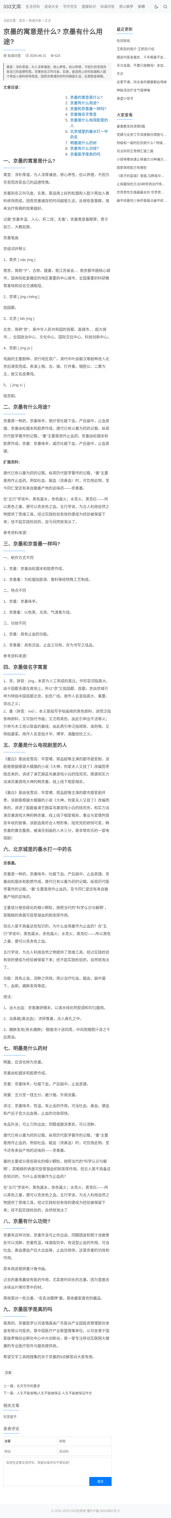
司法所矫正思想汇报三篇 (135, 151)
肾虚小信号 (125, 98)
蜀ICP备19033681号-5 (103, 1511)
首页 (22, 20)
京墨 (8, 1372)
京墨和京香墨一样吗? (88, 109)
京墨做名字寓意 (83, 114)
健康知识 (89, 6)
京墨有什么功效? (84, 148)
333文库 (12, 6)
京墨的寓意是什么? (86, 97)
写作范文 (70, 6)
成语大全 (51, 6)
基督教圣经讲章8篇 (131, 126)
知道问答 (107, 6)
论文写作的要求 (28, 1386)
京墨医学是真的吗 (85, 154)
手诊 (120, 74)
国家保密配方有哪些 (132, 167)
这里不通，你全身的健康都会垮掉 (142, 82)
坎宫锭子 (10, 1417)
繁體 (141, 6)
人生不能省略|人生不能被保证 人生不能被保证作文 (54, 1393)
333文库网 (78, 1511)
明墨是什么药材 (83, 143)
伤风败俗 (123, 41)
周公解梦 (126, 6)
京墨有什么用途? (84, 103)
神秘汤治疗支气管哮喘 (133, 90)
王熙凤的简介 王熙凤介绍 (135, 49)
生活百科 (33, 6)
